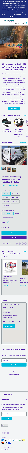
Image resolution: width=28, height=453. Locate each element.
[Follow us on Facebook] (2, 433)
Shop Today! (14, 108)
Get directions (9, 326)
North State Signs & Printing (9, 185)
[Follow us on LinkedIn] (8, 433)
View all (24, 115)
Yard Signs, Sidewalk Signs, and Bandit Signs (10, 281)
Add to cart (14, 233)
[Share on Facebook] (17, 243)
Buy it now (14, 237)
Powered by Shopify (6, 449)
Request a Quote (19, 23)
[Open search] (13, 23)
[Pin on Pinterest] (20, 243)
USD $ (3, 425)
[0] (25, 23)
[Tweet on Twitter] (23, 243)
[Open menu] (2, 20)
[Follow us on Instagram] (5, 433)
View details (23, 142)
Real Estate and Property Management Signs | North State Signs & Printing (11, 179)
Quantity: (3, 227)
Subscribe (14, 364)
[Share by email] (25, 243)
